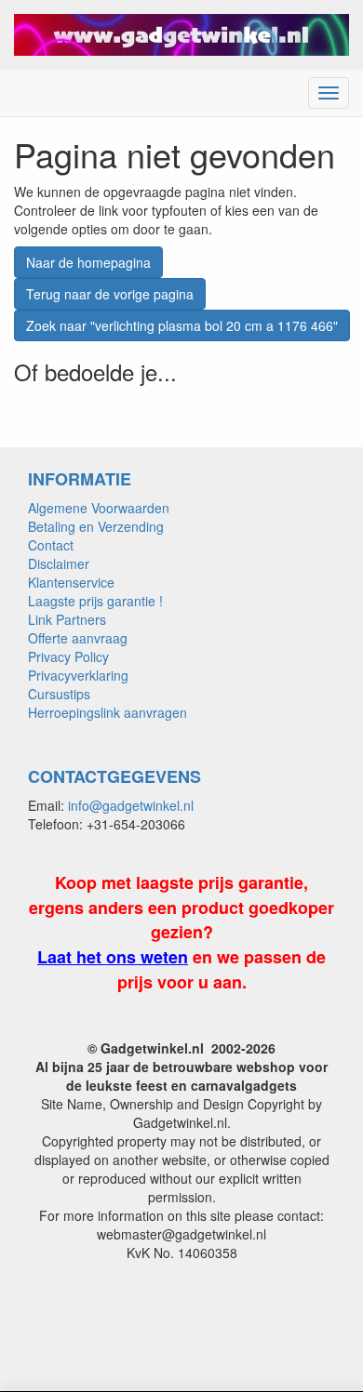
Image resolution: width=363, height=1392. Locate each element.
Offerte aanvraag (78, 638)
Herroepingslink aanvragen (107, 712)
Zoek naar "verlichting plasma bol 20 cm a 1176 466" (182, 325)
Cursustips (59, 693)
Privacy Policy (68, 656)
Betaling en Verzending (96, 526)
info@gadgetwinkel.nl (131, 805)
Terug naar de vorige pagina (110, 294)
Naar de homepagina (88, 262)
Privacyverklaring (78, 675)
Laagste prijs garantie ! (95, 600)
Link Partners (67, 619)
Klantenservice (71, 582)
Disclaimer (58, 563)
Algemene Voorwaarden (98, 507)
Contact (51, 545)
